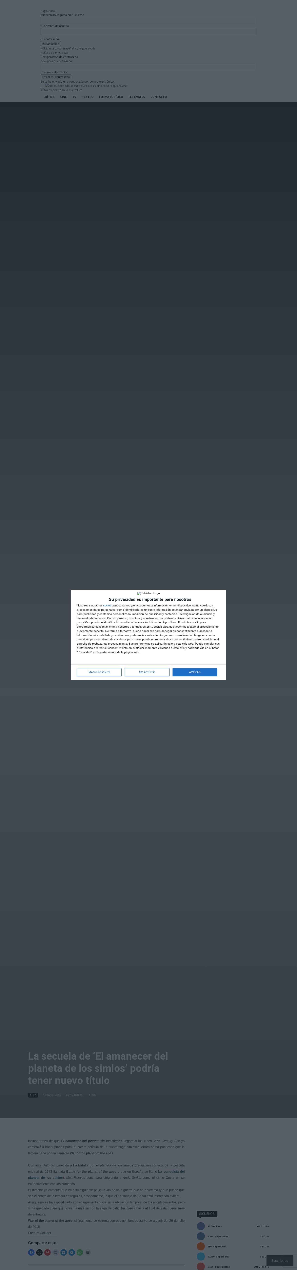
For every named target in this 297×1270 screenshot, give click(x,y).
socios (107, 605)
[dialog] (148, 635)
